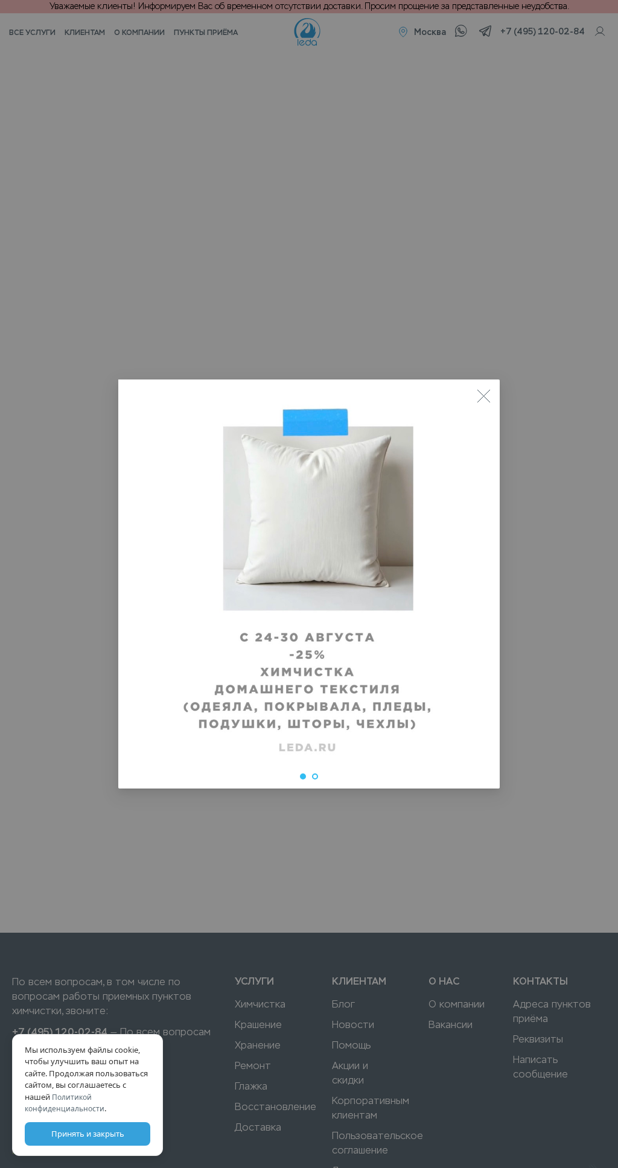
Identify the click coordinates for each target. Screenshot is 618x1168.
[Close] (483, 395)
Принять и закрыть (87, 1133)
